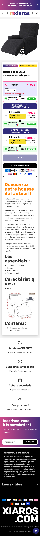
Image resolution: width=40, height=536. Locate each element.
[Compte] (32, 13)
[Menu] (2, 13)
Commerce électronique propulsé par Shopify (25, 527)
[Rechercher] (7, 13)
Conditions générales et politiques (20, 531)
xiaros (8, 527)
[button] (20, 91)
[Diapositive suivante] (37, 4)
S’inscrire (30, 442)
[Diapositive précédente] (2, 4)
